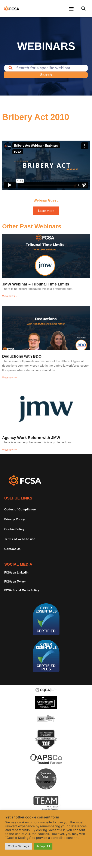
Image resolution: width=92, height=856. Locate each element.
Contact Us (12, 549)
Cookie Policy (14, 529)
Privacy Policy (14, 519)
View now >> (9, 296)
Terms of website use (19, 539)
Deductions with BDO (22, 356)
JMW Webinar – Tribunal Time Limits (35, 284)
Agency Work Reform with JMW (31, 438)
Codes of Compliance (20, 509)
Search (46, 75)
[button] (71, 9)
